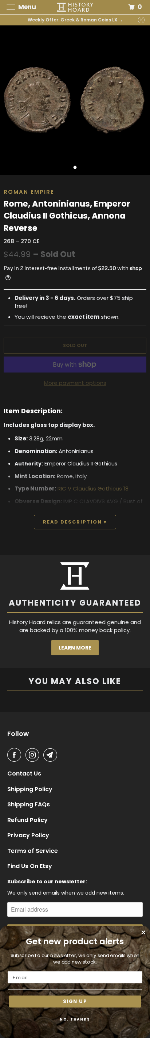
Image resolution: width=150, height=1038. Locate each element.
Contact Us (24, 774)
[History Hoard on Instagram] (33, 755)
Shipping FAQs (28, 805)
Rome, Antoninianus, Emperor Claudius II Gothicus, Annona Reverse (67, 216)
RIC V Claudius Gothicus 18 (93, 488)
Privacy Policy (28, 835)
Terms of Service (32, 851)
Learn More (75, 647)
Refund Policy (27, 820)
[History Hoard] (75, 7)
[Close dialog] (143, 932)
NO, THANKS (75, 1019)
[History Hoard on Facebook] (15, 755)
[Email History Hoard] (51, 755)
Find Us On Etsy (29, 866)
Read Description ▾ (75, 522)
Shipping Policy (29, 789)
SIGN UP (75, 1001)
